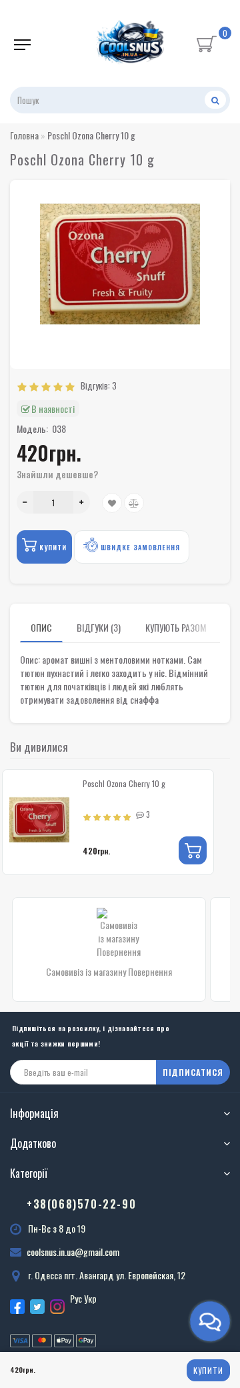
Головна (24, 135)
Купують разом (175, 627)
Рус (76, 1298)
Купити (208, 1370)
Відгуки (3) (99, 627)
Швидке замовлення (139, 547)
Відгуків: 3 (97, 385)
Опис (41, 627)
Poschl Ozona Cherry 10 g (124, 783)
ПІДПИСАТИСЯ (193, 1072)
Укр (90, 1298)
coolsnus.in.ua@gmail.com (73, 1252)
